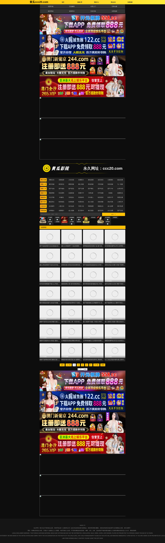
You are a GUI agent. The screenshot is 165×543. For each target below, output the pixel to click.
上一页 (68, 365)
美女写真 (110, 201)
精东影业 (61, 184)
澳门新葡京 (107, 217)
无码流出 (71, 197)
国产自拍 (51, 188)
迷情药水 (72, 11)
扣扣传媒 (110, 184)
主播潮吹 (110, 180)
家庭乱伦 (100, 206)
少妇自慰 (71, 180)
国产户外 (110, 188)
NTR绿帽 (100, 193)
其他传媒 (91, 184)
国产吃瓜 (100, 188)
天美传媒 (100, 184)
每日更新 (91, 210)
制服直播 (79, 221)
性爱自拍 (81, 201)
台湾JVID (120, 188)
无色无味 (93, 11)
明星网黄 (51, 193)
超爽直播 (50, 221)
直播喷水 (81, 180)
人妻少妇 (61, 206)
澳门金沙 (93, 217)
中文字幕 (51, 197)
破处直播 (120, 180)
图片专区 (43, 201)
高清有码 (81, 197)
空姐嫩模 (72, 6)
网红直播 (43, 180)
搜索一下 (113, 214)
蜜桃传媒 (71, 184)
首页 (62, 365)
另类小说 (81, 206)
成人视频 (71, 210)
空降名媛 (114, 6)
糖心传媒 (81, 184)
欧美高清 (100, 197)
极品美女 (51, 201)
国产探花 (71, 188)
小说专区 (43, 206)
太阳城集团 (71, 217)
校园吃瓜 (120, 193)
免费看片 (61, 210)
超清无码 (100, 210)
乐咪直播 (115, 217)
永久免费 (110, 210)
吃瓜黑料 (61, 193)
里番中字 (81, 193)
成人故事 (110, 206)
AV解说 (61, 197)
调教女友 (51, 180)
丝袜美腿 (100, 201)
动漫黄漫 (71, 193)
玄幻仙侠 (71, 206)
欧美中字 (110, 197)
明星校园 (91, 206)
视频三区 (43, 193)
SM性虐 (90, 193)
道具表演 (100, 180)
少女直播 (72, 221)
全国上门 (93, 6)
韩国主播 (120, 197)
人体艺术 (120, 201)
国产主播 (81, 188)
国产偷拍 (61, 188)
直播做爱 (61, 180)
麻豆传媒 (51, 184)
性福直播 (57, 217)
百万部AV (81, 210)
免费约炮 (50, 6)
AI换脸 (110, 193)
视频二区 (43, 188)
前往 (85, 369)
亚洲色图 (71, 201)
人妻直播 (57, 221)
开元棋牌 (50, 217)
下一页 (96, 365)
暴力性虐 (120, 206)
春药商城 (50, 11)
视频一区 (43, 184)
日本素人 (91, 197)
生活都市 (51, 206)
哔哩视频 (43, 210)
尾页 (103, 365)
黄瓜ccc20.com (39, 2)
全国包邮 (114, 11)
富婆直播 (79, 217)
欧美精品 (61, 201)
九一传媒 (120, 184)
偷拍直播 (91, 180)
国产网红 (91, 188)
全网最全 (51, 210)
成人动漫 (91, 201)
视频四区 (43, 197)
